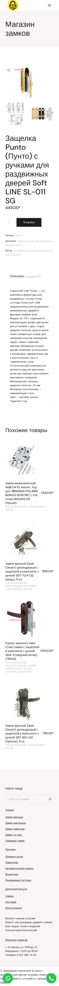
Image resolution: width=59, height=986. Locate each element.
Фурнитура (11, 874)
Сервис (9, 896)
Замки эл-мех (13, 834)
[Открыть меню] (49, 5)
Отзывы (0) (33, 276)
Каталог (18, 244)
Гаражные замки (15, 840)
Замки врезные (36, 506)
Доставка (10, 902)
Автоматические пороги (19, 868)
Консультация (13, 908)
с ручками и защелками (18, 671)
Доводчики (11, 862)
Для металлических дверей (20, 585)
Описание (17, 276)
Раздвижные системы (18, 880)
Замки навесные (15, 829)
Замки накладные (15, 823)
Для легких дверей (15, 506)
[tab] (17, 276)
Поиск (50, 799)
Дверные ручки (25, 241)
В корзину (28, 222)
